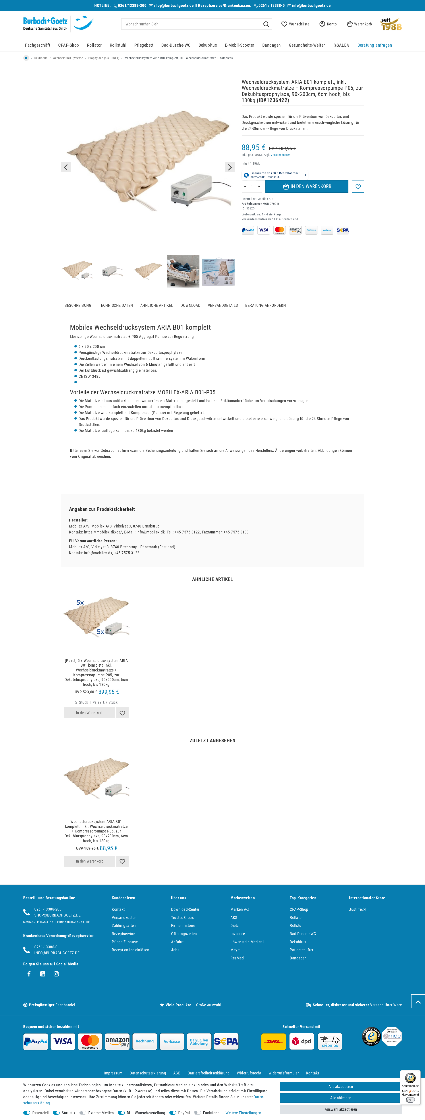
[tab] (78, 305)
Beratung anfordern (265, 305)
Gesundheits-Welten (307, 45)
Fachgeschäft (37, 45)
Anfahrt (177, 942)
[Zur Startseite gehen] (26, 58)
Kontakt (118, 909)
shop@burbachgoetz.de (174, 5)
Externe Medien (101, 1112)
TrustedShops (182, 917)
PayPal (184, 1112)
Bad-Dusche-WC (176, 45)
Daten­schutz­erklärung (148, 1073)
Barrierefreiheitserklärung (209, 1073)
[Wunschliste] (122, 712)
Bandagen (271, 45)
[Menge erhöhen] (259, 186)
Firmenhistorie (183, 925)
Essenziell (40, 1112)
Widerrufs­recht (249, 1073)
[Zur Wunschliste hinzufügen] (358, 186)
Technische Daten (116, 305)
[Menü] (418, 1073)
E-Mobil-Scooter (239, 45)
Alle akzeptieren (340, 1086)
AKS (233, 917)
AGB (177, 1073)
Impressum (113, 1073)
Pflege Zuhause (125, 942)
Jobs (175, 949)
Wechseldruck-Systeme (68, 58)
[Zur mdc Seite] (392, 1044)
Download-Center (185, 909)
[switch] (410, 1100)
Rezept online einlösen (130, 949)
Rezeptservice (123, 933)
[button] (327, 24)
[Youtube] (42, 974)
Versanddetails (223, 305)
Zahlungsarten (124, 925)
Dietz (234, 925)
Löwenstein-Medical (247, 942)
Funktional (212, 1112)
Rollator (94, 45)
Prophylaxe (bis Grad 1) (103, 58)
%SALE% (342, 45)
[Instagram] (56, 974)
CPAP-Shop (68, 45)
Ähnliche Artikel (156, 305)
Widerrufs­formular (284, 1073)
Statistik (68, 1112)
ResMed (237, 958)
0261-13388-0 (45, 947)
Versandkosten (281, 155)
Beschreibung (78, 305)
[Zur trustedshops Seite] (371, 1044)
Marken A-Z (239, 909)
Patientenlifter (301, 949)
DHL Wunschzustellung (146, 1112)
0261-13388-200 (48, 909)
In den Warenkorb (310, 186)
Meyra (235, 949)
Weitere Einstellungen (243, 1112)
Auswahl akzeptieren (341, 1109)
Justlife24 (357, 909)
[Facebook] (29, 974)
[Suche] (266, 24)
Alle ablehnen (340, 1097)
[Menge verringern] (245, 186)
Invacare (237, 933)
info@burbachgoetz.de (311, 5)
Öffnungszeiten (184, 933)
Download (190, 305)
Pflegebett (143, 45)
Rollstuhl (118, 45)
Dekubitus (208, 45)
